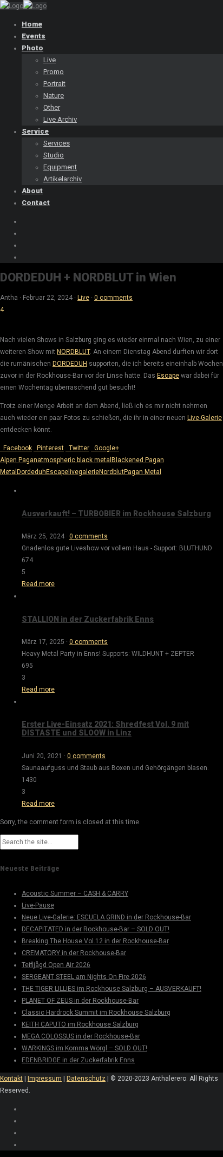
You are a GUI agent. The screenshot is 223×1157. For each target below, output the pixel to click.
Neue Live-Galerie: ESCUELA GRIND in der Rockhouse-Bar (106, 917)
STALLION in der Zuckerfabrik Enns (88, 619)
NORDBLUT (73, 352)
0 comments (113, 297)
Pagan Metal (142, 472)
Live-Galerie (204, 418)
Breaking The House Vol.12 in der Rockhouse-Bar (95, 941)
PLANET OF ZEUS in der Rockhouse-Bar (80, 1000)
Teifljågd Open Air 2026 (56, 965)
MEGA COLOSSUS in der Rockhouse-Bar (81, 1036)
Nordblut (111, 472)
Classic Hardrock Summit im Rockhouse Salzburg (96, 1012)
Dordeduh (31, 472)
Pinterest (49, 448)
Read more (38, 584)
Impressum (45, 1078)
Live (83, 297)
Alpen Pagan (18, 460)
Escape (168, 375)
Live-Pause (38, 905)
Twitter (77, 448)
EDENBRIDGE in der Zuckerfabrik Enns (78, 1060)
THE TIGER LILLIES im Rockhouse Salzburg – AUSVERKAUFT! (111, 988)
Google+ (105, 448)
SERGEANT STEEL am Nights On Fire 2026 (84, 977)
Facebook (16, 448)
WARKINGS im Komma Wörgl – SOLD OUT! (84, 1048)
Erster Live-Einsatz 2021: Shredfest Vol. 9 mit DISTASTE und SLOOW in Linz (105, 728)
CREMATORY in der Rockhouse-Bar (74, 953)
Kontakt (11, 1078)
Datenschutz (86, 1078)
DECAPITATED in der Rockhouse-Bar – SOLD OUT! (95, 929)
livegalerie (83, 472)
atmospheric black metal (74, 460)
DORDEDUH (70, 363)
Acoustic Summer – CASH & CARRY (75, 893)
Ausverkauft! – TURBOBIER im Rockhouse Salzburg (116, 513)
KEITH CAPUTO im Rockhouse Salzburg (80, 1024)
